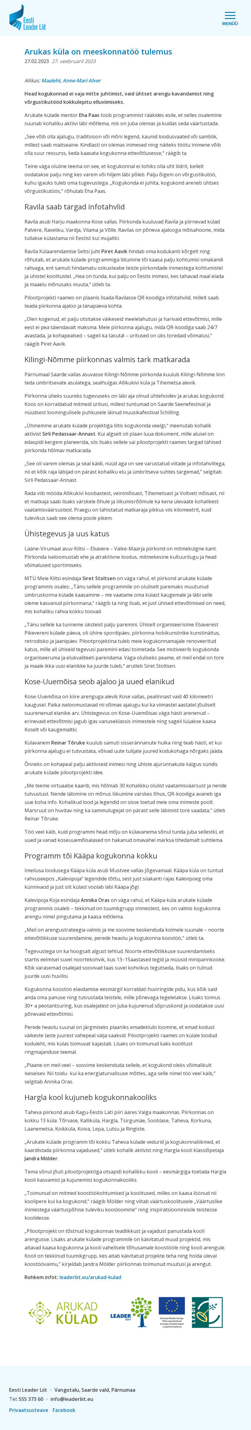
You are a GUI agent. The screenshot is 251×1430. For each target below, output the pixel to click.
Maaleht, (71, 80)
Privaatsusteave (28, 1410)
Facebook (64, 1410)
